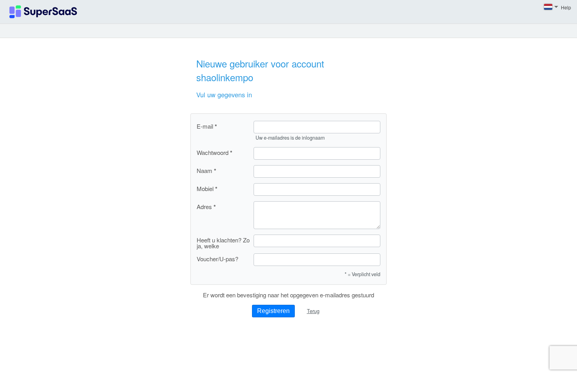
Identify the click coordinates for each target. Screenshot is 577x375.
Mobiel (205, 189)
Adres (204, 207)
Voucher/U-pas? (217, 259)
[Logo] (43, 12)
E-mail (205, 126)
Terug (313, 311)
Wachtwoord (212, 152)
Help (566, 7)
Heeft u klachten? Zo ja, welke (223, 243)
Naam (204, 170)
